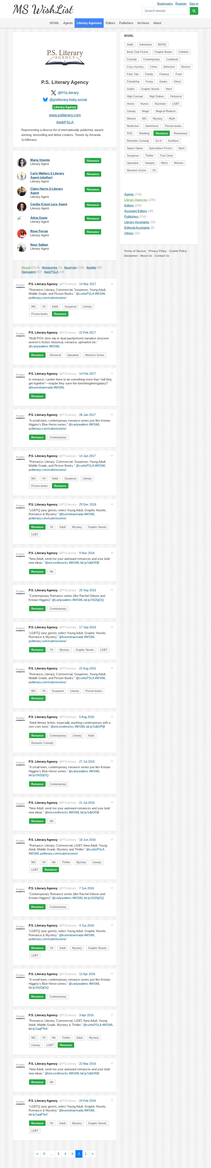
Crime (153, 66)
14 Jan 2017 (87, 456)
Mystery (77, 527)
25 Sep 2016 (87, 590)
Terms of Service (135, 251)
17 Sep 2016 (87, 627)
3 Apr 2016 (86, 1015)
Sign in (193, 3)
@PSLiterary (68, 93)
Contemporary (58, 437)
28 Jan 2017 (87, 414)
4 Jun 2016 (86, 925)
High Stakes (156, 96)
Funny (149, 81)
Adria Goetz (39, 217)
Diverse (185, 66)
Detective (169, 66)
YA (44, 306)
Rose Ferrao (39, 231)
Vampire (150, 163)
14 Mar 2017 (87, 284)
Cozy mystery (135, 66)
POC (130, 133)
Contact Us (162, 255)
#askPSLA (65, 122)
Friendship (133, 81)
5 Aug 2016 (86, 717)
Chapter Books (163, 51)
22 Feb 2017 (87, 332)
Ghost (177, 81)
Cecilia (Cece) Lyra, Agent (48, 204)
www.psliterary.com (65, 115)
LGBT (34, 534)
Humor (144, 103)
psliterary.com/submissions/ (47, 297)
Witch (164, 163)
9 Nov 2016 (87, 553)
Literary (87, 306)
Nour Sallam (39, 244)
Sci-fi (158, 140)
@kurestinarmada (41, 387)
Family (149, 74)
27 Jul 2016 (87, 761)
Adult (55, 306)
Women (178, 163)
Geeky (163, 81)
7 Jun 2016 (86, 888)
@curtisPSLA (85, 293)
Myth (172, 118)
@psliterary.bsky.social (68, 100)
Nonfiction (133, 126)
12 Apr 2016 (87, 974)
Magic (145, 111)
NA (51, 571)
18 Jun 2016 (87, 839)
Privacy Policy (157, 251)
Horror (130, 103)
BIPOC (162, 44)
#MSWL (100, 293)
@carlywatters (38, 346)
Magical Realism (166, 111)
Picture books (39, 313)
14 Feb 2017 (87, 373)
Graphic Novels (97, 527)
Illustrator (160, 103)
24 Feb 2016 (87, 1100)
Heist (169, 88)
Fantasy (164, 74)
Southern (173, 140)
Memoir (131, 118)
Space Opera (135, 148)
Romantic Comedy (42, 743)
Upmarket (73, 355)
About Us (146, 255)
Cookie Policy (178, 251)
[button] (112, 283)
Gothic (131, 88)
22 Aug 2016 (87, 668)
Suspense (70, 306)
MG (33, 306)
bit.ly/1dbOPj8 (89, 562)
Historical (55, 355)
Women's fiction (94, 355)
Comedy (132, 59)
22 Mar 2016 (87, 1063)
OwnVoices (152, 126)
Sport (181, 148)
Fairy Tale (133, 74)
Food (179, 74)
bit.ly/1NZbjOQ (94, 600)
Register (181, 3)
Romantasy (181, 133)
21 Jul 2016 (87, 802)
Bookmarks (165, 3)
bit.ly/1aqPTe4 (38, 1028)
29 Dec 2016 (87, 504)
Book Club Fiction (137, 51)
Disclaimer (131, 255)
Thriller (66, 862)
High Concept (135, 96)
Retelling (144, 133)
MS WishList (43, 9)
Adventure (145, 44)
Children (183, 51)
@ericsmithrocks (56, 562)
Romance (93, 160)
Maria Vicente (40, 160)
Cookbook (172, 59)
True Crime (166, 155)
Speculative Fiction (160, 148)
